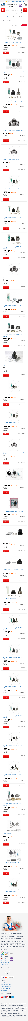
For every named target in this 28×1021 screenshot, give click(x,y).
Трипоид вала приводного (10, 277)
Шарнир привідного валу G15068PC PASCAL (12, 218)
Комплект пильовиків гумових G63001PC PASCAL (13, 540)
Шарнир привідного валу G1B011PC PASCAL (12, 863)
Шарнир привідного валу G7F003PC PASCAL (12, 804)
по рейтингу (4, 25)
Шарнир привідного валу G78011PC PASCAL (12, 306)
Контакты (19, 1)
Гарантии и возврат (6, 986)
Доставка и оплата (6, 984)
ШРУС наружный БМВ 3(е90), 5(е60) (12, 101)
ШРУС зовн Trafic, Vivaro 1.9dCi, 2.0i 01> (13, 189)
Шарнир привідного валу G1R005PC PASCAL (12, 599)
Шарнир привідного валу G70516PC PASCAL (12, 247)
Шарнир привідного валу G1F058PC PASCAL (12, 775)
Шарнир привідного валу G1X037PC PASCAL (12, 892)
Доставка (12, 1)
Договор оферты (5, 988)
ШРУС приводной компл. (9, 394)
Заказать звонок (5, 962)
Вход (25, 1)
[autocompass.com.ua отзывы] (7, 953)
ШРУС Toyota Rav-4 (8, 833)
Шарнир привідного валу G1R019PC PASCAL (12, 687)
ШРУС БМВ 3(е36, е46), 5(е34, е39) (12, 42)
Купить (6, 53)
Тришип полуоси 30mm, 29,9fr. (11, 159)
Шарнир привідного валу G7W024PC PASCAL (12, 335)
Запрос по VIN (4, 964)
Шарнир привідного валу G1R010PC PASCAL (12, 628)
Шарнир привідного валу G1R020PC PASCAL (12, 657)
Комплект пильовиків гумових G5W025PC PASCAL (14, 364)
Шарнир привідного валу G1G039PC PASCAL (12, 745)
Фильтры (24, 25)
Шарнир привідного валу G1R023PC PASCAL (12, 716)
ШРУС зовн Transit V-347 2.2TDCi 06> (12, 482)
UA (8, 1)
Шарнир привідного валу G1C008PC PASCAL (12, 423)
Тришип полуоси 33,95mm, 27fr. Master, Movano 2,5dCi (13, 452)
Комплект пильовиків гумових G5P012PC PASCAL (13, 569)
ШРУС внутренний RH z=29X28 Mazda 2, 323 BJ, (13, 71)
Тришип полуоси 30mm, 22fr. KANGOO (13, 130)
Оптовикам (4, 990)
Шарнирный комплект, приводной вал (13, 511)
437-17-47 (14, 4)
